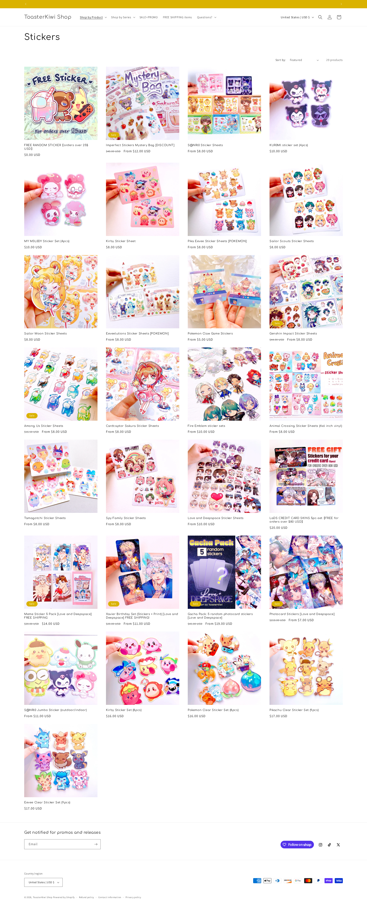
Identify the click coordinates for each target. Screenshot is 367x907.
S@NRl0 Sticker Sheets (205, 145)
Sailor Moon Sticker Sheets (45, 333)
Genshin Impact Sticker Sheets (293, 333)
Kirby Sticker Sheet (121, 241)
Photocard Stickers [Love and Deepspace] (302, 614)
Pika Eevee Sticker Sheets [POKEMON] (217, 241)
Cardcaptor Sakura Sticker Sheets (132, 426)
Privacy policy (133, 897)
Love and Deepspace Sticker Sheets (216, 518)
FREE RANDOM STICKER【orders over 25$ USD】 (56, 147)
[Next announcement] (341, 4)
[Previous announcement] (25, 4)
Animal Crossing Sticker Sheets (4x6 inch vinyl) (306, 426)
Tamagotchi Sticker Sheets (45, 518)
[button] (93, 17)
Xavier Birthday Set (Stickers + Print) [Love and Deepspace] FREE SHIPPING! (142, 616)
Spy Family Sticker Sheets (126, 518)
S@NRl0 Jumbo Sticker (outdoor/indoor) (55, 710)
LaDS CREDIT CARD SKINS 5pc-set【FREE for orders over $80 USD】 (304, 520)
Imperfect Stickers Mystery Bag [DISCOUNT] (140, 145)
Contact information (109, 897)
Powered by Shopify (64, 897)
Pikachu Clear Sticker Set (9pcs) (294, 710)
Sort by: (280, 60)
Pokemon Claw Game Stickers (210, 333)
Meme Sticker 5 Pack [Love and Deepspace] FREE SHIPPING (58, 616)
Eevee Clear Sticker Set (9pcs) (47, 802)
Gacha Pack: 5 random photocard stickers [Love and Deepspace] (220, 616)
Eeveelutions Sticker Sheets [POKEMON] (137, 333)
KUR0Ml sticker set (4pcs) (289, 145)
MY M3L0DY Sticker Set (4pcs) (46, 241)
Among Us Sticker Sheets (43, 426)
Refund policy (86, 897)
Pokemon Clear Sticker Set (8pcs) (213, 710)
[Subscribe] (95, 844)
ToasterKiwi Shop (42, 897)
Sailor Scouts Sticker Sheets (292, 241)
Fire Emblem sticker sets (206, 426)
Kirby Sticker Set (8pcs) (123, 710)
